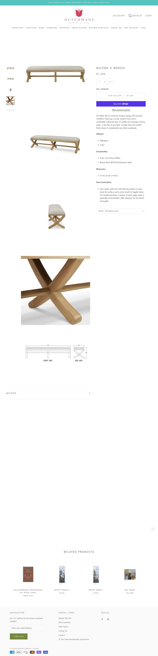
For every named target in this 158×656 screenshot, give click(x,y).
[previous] (7, 577)
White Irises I (96, 590)
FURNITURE (17, 28)
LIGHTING (31, 28)
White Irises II (62, 590)
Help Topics (63, 626)
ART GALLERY (131, 28)
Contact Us (63, 630)
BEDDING (52, 28)
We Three (130, 590)
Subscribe (18, 636)
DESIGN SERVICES (99, 28)
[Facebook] (102, 619)
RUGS (42, 28)
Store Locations (65, 622)
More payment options (121, 109)
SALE (143, 28)
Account (119, 15)
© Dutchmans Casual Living (24, 648)
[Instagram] (108, 619)
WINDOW (64, 28)
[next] (150, 577)
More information (108, 211)
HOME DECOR (79, 28)
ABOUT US (116, 28)
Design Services (65, 618)
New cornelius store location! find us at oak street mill (79, 2)
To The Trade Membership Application (74, 639)
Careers (62, 635)
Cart (149, 15)
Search (137, 15)
